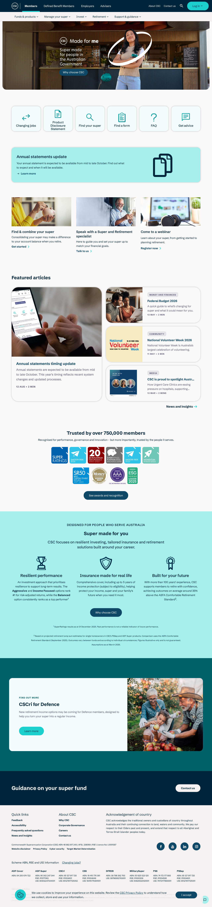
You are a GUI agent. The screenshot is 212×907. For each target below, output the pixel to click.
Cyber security (57, 849)
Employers (87, 8)
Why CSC (64, 820)
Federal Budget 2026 (162, 301)
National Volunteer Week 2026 (169, 340)
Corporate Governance (72, 825)
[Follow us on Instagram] (196, 846)
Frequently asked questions (27, 830)
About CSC (154, 7)
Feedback (17, 820)
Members (31, 8)
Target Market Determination (81, 849)
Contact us (169, 7)
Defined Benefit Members (59, 8)
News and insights (179, 406)
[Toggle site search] (182, 6)
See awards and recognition (106, 495)
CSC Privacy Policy (131, 892)
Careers (63, 830)
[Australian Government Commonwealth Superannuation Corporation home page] (15, 6)
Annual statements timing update (46, 363)
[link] (26, 16)
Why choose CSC (73, 72)
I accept (186, 895)
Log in (198, 7)
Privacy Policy (40, 849)
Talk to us (82, 251)
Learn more (28, 173)
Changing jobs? (71, 862)
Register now (149, 248)
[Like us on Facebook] (161, 846)
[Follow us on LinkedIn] (184, 846)
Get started (19, 246)
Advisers (106, 8)
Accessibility (19, 825)
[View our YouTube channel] (173, 846)
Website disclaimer (21, 849)
